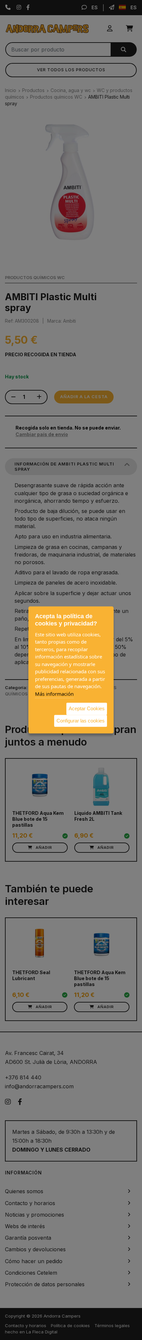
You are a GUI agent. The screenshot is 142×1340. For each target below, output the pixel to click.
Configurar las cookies (80, 720)
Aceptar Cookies (87, 708)
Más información (54, 693)
